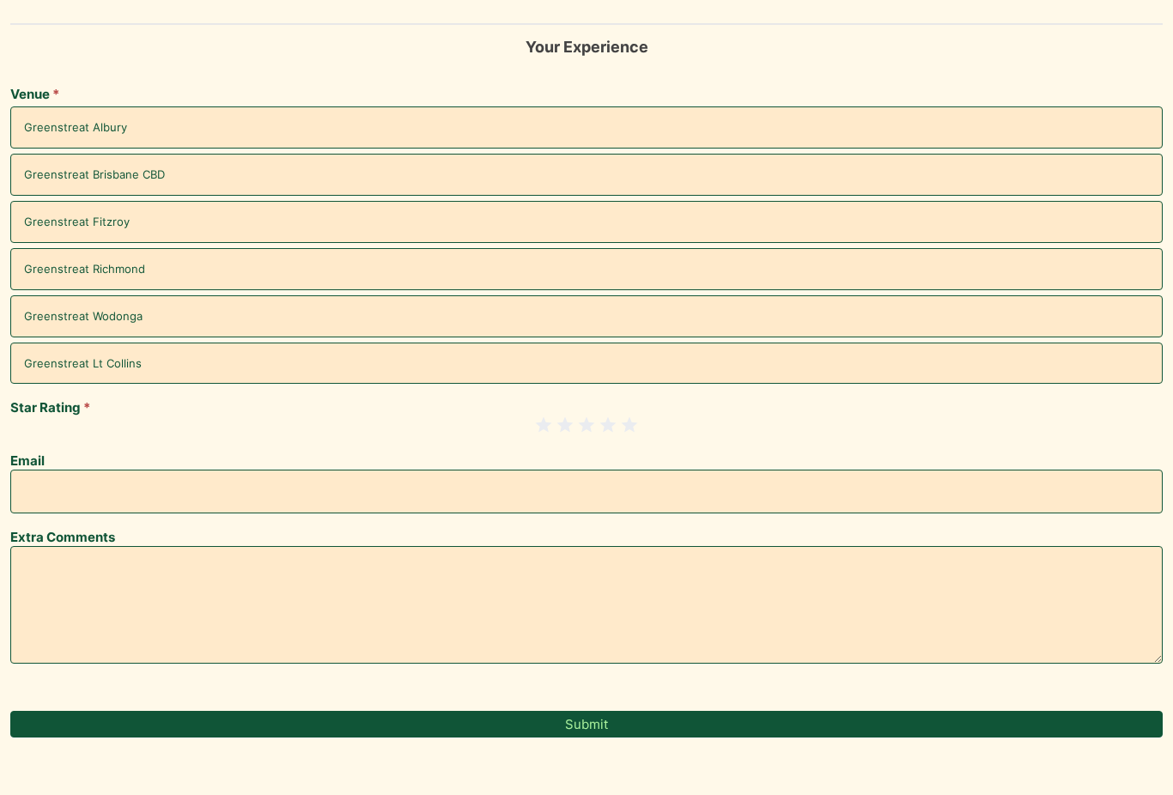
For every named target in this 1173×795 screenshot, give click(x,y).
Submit (586, 724)
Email (27, 461)
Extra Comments (62, 538)
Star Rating (50, 408)
